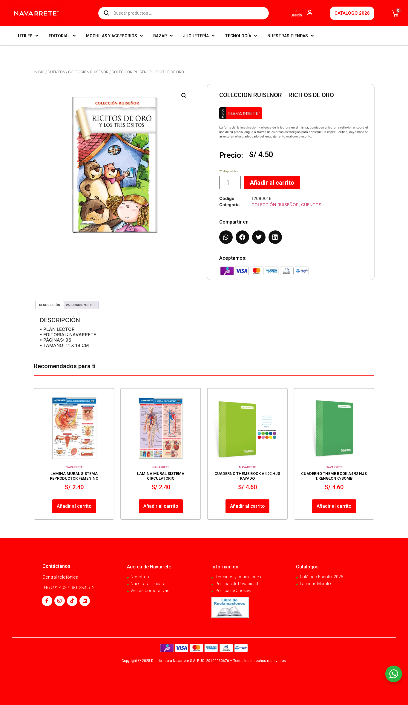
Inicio (39, 72)
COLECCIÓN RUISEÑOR (88, 72)
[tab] (49, 305)
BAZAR (160, 35)
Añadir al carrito (272, 182)
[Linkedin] (84, 601)
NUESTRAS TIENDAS (287, 35)
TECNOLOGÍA (238, 35)
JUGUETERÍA (196, 35)
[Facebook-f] (47, 601)
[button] (184, 95)
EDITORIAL (59, 35)
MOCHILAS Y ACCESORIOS (111, 35)
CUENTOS (56, 72)
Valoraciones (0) (80, 305)
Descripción (49, 305)
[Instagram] (59, 601)
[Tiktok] (72, 601)
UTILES (25, 35)
